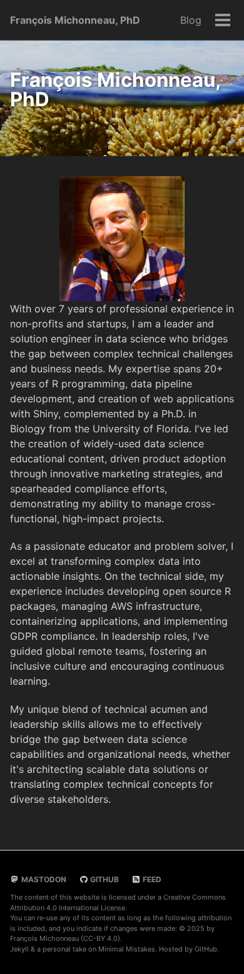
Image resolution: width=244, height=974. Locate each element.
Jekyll (19, 949)
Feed (151, 879)
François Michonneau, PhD (75, 20)
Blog (190, 20)
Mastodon (42, 879)
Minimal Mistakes (126, 949)
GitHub (103, 879)
